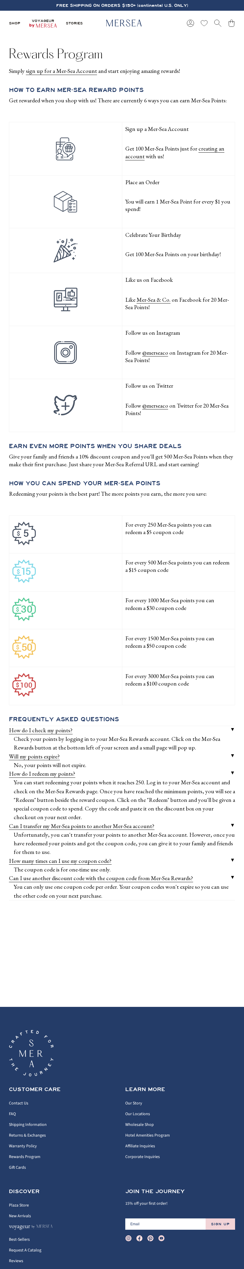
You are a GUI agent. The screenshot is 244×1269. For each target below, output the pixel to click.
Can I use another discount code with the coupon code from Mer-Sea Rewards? (101, 878)
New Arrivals (20, 1216)
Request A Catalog (25, 1250)
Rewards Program (24, 1157)
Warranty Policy (23, 1146)
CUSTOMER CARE (35, 1090)
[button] (14, 23)
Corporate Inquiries (142, 1157)
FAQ (12, 1114)
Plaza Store (19, 1205)
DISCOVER (24, 1192)
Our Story (133, 1103)
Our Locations (137, 1114)
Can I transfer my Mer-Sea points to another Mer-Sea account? (81, 826)
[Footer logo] (31, 1053)
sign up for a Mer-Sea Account (61, 71)
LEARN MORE (145, 1090)
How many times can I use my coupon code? (60, 861)
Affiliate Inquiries (140, 1146)
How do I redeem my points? (42, 773)
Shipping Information (28, 1125)
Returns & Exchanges (27, 1135)
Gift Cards (17, 1168)
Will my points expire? (34, 756)
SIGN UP (220, 1224)
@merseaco (155, 352)
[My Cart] (231, 23)
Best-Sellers (19, 1240)
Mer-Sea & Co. (154, 299)
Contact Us (18, 1103)
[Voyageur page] (31, 1229)
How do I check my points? (41, 730)
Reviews (16, 1261)
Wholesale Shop (139, 1125)
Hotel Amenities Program (147, 1135)
